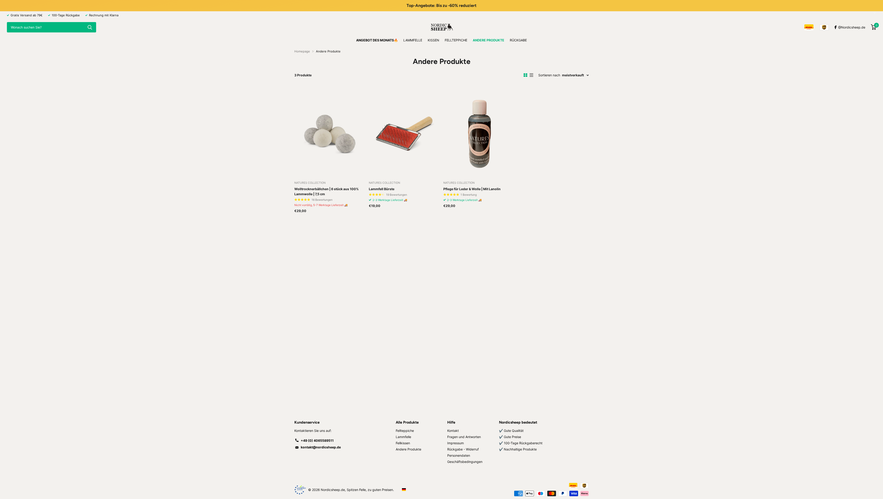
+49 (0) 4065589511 (317, 440)
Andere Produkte (488, 40)
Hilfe (451, 422)
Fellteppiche (456, 40)
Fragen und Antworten (464, 437)
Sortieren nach (549, 75)
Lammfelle (412, 40)
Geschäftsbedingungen (464, 462)
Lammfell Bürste (381, 189)
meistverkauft (573, 75)
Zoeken (89, 27)
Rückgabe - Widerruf (463, 449)
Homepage (302, 51)
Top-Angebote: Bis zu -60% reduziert (441, 5)
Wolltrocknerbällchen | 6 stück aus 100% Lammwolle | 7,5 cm (326, 191)
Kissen (433, 40)
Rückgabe (518, 40)
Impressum (455, 443)
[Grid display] (525, 75)
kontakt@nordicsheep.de (321, 447)
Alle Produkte (407, 422)
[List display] (531, 75)
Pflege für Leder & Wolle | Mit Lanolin (472, 189)
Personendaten (458, 455)
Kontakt (453, 431)
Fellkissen (403, 443)
